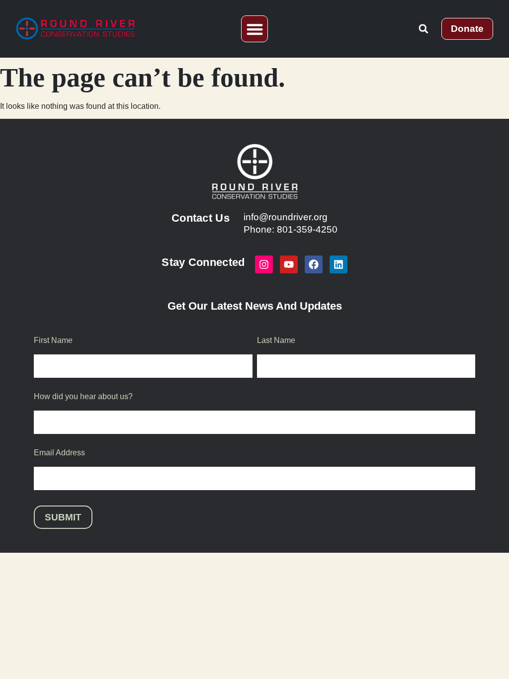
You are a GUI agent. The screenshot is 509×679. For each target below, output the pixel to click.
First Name (53, 340)
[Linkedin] (338, 264)
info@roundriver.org (286, 217)
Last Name (276, 340)
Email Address (59, 453)
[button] (254, 29)
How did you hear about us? (83, 397)
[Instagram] (264, 264)
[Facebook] (314, 264)
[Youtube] (289, 264)
